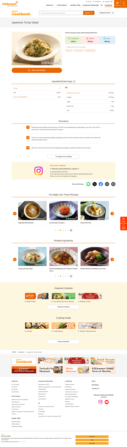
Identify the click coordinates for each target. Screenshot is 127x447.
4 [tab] (62, 230)
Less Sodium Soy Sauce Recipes (63, 301)
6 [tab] (67, 230)
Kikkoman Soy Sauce (73, 93)
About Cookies (21, 441)
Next (112, 213)
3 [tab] (60, 230)
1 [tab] (55, 230)
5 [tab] (65, 230)
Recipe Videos (31, 301)
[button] (4, 434)
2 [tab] (57, 230)
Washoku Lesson (85, 301)
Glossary (29, 331)
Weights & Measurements (88, 331)
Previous (15, 213)
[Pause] (71, 230)
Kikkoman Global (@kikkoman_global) (64, 169)
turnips (15, 88)
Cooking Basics (58, 331)
